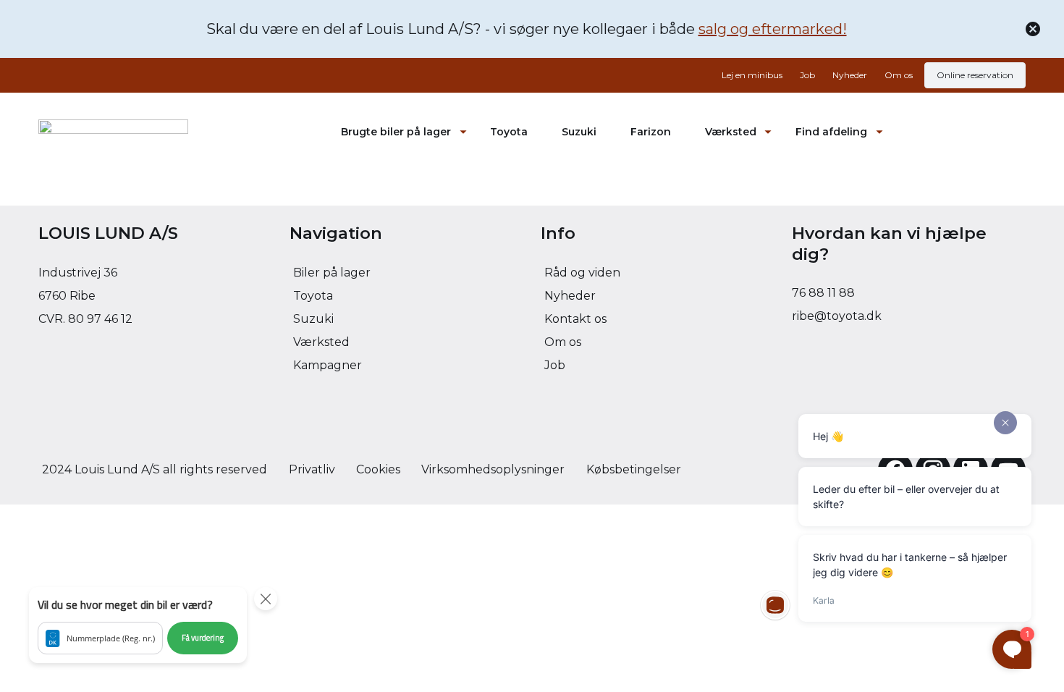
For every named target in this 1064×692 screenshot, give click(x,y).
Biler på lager (332, 272)
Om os (898, 74)
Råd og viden (582, 272)
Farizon (650, 131)
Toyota (509, 131)
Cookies (378, 469)
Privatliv (312, 469)
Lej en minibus (752, 74)
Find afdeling (831, 131)
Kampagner (327, 365)
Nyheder (849, 74)
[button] (138, 625)
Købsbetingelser (633, 469)
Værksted (730, 131)
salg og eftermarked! (772, 29)
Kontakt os (575, 319)
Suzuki (579, 131)
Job (807, 74)
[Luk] (1033, 29)
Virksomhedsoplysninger (493, 469)
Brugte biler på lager (396, 131)
